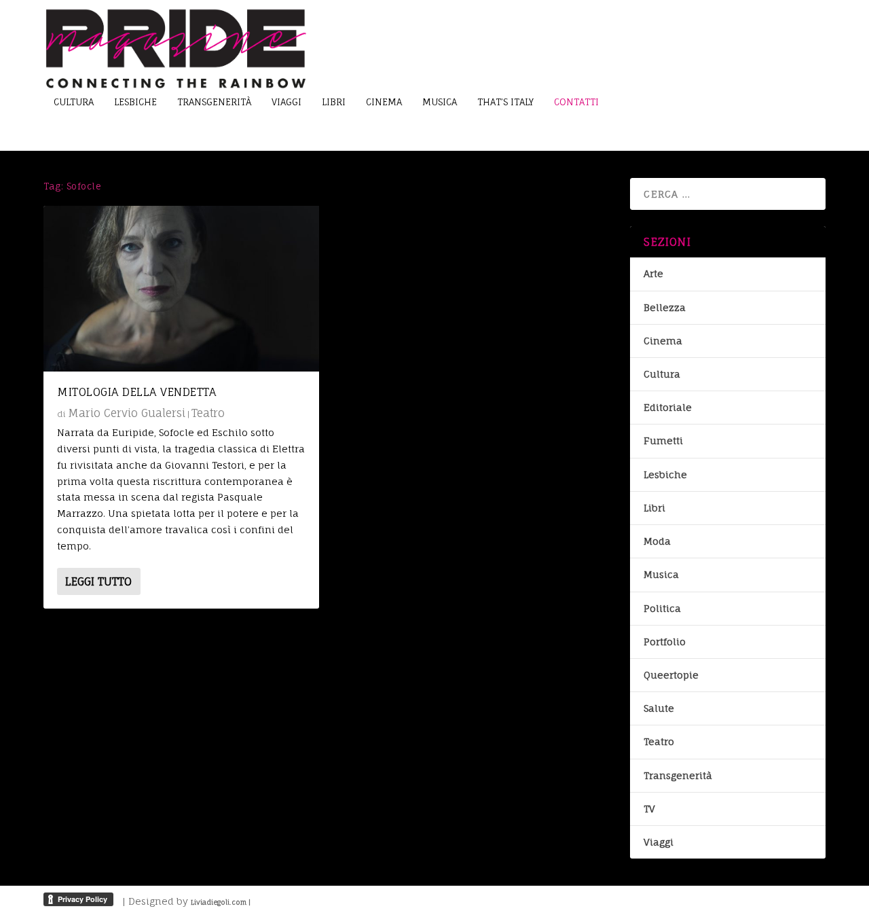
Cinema (663, 340)
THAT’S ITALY (505, 101)
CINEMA (384, 101)
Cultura (662, 374)
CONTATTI (576, 101)
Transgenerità (678, 775)
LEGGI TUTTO (98, 581)
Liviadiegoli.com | (221, 902)
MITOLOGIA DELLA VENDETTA (136, 392)
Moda (657, 541)
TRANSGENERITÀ (214, 101)
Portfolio (665, 641)
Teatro (208, 413)
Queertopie (671, 675)
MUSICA (439, 101)
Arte (653, 273)
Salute (659, 708)
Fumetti (663, 440)
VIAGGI (286, 101)
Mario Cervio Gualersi (126, 413)
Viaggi (658, 842)
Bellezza (665, 307)
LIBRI (334, 101)
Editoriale (668, 407)
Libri (654, 507)
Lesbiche (665, 474)
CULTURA (74, 101)
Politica (662, 608)
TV (649, 808)
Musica (661, 574)
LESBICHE (135, 101)
